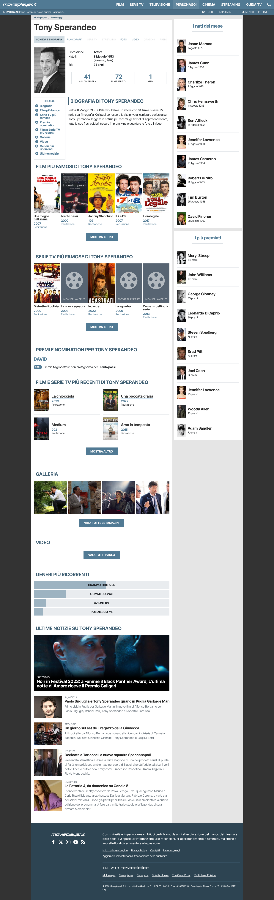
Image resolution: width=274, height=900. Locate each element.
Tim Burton (197, 197)
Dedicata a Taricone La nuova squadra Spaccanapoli (108, 755)
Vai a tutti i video (101, 555)
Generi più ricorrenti (47, 147)
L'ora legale (151, 216)
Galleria (45, 137)
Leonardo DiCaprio (204, 313)
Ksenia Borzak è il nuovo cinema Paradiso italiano (43, 12)
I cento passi (69, 216)
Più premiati (225, 12)
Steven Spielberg (202, 332)
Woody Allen (199, 409)
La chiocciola (63, 396)
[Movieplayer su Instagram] (68, 841)
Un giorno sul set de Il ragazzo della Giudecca (102, 728)
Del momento (245, 12)
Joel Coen (196, 370)
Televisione (159, 5)
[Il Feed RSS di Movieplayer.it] (83, 841)
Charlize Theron (201, 82)
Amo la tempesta (135, 425)
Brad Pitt (195, 351)
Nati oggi (207, 12)
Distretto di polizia (46, 306)
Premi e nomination (47, 123)
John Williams (200, 275)
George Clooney (201, 294)
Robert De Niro (200, 178)
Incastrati (94, 306)
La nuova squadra (73, 306)
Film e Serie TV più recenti (50, 131)
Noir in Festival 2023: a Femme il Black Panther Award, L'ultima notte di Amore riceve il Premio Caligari (101, 684)
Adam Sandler (200, 428)
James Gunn (199, 63)
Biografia (46, 106)
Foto (123, 39)
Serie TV (137, 5)
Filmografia (74, 39)
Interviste (264, 12)
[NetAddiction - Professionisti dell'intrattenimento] (135, 868)
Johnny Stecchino (100, 216)
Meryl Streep (199, 255)
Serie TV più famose (48, 116)
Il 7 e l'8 (121, 216)
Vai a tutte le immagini (101, 523)
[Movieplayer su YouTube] (75, 841)
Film (120, 5)
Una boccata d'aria (137, 396)
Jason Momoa (200, 44)
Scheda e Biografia (49, 39)
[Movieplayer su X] (60, 841)
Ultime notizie (49, 153)
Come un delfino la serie (156, 307)
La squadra (123, 306)
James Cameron (202, 159)
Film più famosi (50, 110)
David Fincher (199, 216)
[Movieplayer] (68, 834)
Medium (59, 425)
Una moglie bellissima (42, 217)
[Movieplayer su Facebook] (53, 841)
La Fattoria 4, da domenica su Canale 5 (96, 786)
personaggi (186, 5)
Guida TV (254, 5)
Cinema (208, 5)
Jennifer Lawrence (204, 139)
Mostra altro (101, 237)
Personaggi (56, 17)
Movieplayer (40, 17)
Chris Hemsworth (203, 101)
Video (135, 39)
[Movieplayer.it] (20, 4)
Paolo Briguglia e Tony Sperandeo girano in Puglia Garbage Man (117, 701)
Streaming (230, 5)
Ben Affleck (197, 120)
